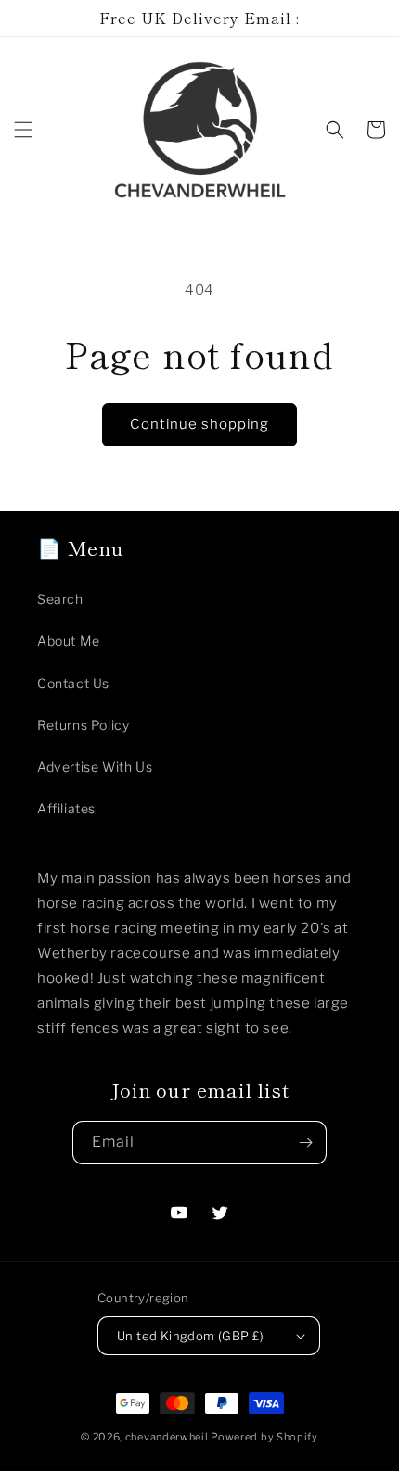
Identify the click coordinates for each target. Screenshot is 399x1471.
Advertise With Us (94, 766)
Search (60, 599)
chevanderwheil (167, 1436)
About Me (68, 640)
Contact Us (73, 683)
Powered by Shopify (264, 1436)
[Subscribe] (305, 1142)
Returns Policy (83, 725)
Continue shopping (199, 424)
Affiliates (66, 808)
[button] (23, 129)
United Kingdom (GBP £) (190, 1335)
